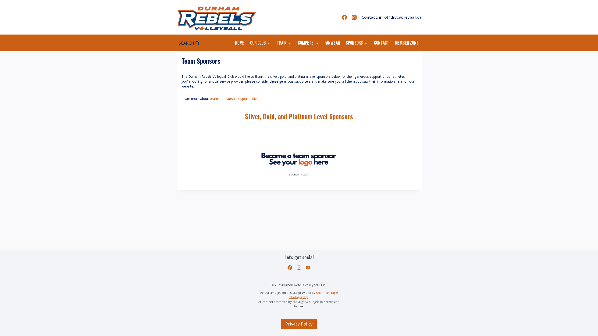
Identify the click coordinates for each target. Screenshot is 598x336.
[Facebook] (344, 17)
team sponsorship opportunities (234, 98)
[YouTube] (308, 267)
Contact (381, 43)
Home (239, 43)
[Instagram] (354, 17)
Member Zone (407, 43)
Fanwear (332, 43)
